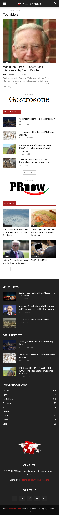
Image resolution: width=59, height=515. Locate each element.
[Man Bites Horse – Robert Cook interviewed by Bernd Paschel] (29, 41)
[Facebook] (14, 498)
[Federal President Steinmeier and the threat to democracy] (16, 249)
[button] (4, 3)
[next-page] (9, 269)
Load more (28, 172)
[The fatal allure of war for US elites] (9, 323)
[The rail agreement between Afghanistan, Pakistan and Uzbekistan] (43, 218)
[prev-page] (4, 269)
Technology (35, 256)
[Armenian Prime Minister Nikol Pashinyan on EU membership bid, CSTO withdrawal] (9, 310)
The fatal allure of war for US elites (34, 319)
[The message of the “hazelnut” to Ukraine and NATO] (9, 135)
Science (6, 62)
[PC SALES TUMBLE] (43, 249)
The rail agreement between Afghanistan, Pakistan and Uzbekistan (43, 232)
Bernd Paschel (8, 74)
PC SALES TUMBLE (39, 260)
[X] (22, 498)
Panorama (7, 226)
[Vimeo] (29, 498)
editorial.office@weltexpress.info (34, 479)
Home (5, 10)
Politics (34, 226)
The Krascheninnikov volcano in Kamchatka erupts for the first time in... (15, 232)
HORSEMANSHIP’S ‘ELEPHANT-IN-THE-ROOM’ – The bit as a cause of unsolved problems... (36, 148)
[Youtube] (44, 498)
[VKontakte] (37, 498)
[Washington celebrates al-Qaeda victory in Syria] (9, 122)
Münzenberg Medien (13, 509)
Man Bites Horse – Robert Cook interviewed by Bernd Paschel (23, 68)
